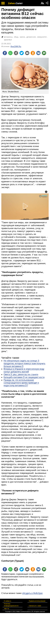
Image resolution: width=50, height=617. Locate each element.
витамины (8, 37)
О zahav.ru (7, 601)
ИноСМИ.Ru (16, 46)
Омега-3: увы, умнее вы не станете (21, 374)
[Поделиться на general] (16, 53)
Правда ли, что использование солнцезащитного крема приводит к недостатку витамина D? (21, 383)
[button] (46, 192)
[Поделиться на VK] (38, 53)
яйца (16, 37)
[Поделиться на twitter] (21, 53)
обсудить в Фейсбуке (32, 593)
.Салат (19, 3)
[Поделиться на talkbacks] (44, 53)
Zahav (11, 3)
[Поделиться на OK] (33, 53)
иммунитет (42, 37)
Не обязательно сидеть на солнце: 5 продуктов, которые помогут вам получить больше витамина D (24, 363)
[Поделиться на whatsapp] (10, 53)
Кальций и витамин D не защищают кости (24, 377)
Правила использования (37, 601)
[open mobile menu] (3, 3)
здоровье (8, 40)
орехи (22, 37)
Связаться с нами (35, 606)
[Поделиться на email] (27, 53)
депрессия (31, 37)
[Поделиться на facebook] (5, 53)
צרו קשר (6, 608)
